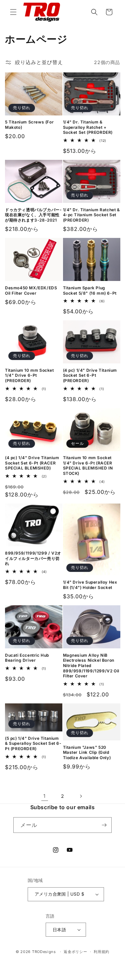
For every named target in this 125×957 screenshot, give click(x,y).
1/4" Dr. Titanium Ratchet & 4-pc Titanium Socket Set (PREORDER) (91, 215)
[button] (13, 12)
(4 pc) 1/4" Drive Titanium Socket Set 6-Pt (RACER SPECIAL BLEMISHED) (32, 462)
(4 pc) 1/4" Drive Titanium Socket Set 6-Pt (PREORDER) (90, 375)
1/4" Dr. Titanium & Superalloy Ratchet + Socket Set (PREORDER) (88, 127)
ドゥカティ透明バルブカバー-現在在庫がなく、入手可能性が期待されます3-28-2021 (33, 215)
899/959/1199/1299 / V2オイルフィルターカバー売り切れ (33, 558)
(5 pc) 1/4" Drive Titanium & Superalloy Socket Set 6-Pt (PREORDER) (33, 743)
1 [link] (44, 796)
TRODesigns (44, 951)
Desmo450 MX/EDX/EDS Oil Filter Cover (31, 290)
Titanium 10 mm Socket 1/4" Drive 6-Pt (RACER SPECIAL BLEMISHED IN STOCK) (88, 465)
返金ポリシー (75, 951)
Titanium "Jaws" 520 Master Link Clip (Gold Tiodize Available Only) (87, 752)
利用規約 (101, 951)
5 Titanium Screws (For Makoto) (29, 124)
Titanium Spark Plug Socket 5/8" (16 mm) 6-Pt (90, 290)
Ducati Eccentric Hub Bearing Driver (27, 658)
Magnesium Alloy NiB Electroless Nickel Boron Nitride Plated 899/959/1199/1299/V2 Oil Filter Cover (91, 665)
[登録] (104, 825)
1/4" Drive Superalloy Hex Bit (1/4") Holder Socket (90, 585)
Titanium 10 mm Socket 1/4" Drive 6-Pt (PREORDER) (29, 375)
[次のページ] (80, 796)
